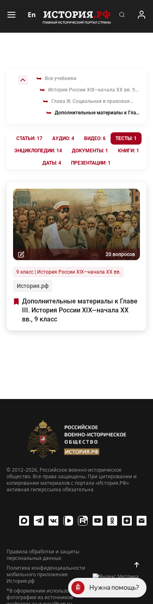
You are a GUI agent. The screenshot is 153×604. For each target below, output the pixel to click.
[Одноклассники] (112, 521)
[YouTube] (97, 521)
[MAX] (24, 521)
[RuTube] (83, 521)
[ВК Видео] (68, 521)
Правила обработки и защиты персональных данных (43, 555)
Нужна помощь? (114, 587)
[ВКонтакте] (53, 521)
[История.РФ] (76, 16)
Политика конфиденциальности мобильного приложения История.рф (46, 574)
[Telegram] (39, 521)
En (32, 14)
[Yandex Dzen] (127, 521)
